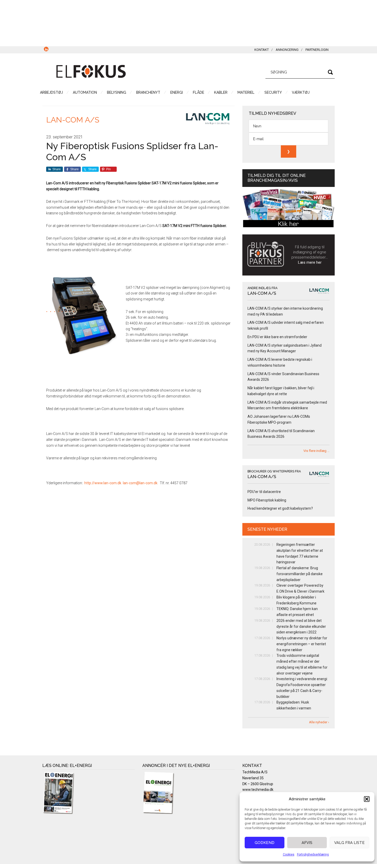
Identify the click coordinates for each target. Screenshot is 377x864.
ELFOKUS (91, 71)
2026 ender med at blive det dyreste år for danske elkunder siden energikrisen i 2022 (301, 626)
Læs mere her (310, 262)
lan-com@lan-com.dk (140, 483)
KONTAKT (261, 50)
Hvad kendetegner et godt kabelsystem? (280, 508)
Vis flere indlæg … (316, 451)
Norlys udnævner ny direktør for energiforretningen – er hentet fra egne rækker (301, 644)
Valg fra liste (349, 842)
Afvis (307, 842)
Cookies (288, 854)
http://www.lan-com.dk (102, 483)
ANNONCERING (287, 50)
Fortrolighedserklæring (313, 854)
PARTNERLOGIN (317, 50)
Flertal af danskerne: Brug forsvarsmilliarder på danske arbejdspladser (299, 574)
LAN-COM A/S (72, 119)
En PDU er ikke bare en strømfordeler (277, 337)
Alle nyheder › (319, 722)
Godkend (264, 842)
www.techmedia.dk (257, 789)
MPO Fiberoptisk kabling (266, 500)
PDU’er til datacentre (264, 492)
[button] (366, 799)
